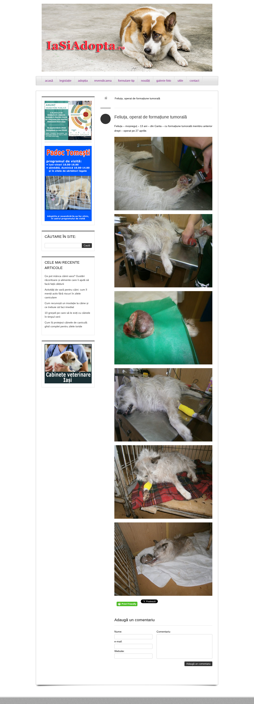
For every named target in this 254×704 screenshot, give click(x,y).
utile (180, 80)
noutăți (145, 80)
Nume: (118, 631)
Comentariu (163, 631)
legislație (65, 80)
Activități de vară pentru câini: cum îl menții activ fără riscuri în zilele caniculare (66, 293)
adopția (83, 80)
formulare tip (126, 80)
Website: (119, 651)
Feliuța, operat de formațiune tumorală (150, 117)
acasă (49, 80)
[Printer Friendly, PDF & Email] (128, 605)
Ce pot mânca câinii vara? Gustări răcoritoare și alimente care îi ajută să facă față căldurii (67, 280)
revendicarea (103, 80)
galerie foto (163, 80)
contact (194, 80)
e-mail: (118, 641)
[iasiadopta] (107, 98)
